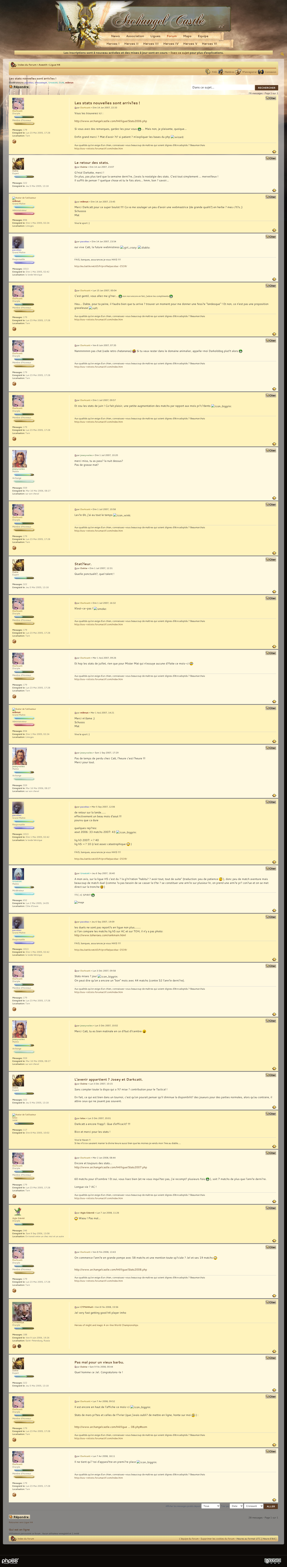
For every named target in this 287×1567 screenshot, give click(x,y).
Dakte (83, 166)
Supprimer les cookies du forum (217, 1538)
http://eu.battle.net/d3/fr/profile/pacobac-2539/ (100, 266)
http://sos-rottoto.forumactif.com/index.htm (98, 148)
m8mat (69, 82)
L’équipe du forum (189, 1538)
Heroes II (131, 43)
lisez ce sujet (180, 52)
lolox (83, 1118)
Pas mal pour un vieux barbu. (99, 1362)
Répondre (14, 86)
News (115, 36)
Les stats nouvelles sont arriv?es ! (32, 78)
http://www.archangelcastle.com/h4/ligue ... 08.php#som (110, 1427)
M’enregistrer (249, 71)
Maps (187, 36)
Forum (172, 36)
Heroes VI (209, 43)
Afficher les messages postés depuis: (183, 1506)
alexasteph (41, 82)
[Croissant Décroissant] (261, 1506)
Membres (229, 71)
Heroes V (190, 43)
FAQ (214, 71)
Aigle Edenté (87, 1212)
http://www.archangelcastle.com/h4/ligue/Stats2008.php (110, 1269)
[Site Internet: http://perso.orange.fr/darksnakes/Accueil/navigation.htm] (14, 141)
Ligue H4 (54, 64)
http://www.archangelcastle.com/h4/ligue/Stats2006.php (110, 121)
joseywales (86, 455)
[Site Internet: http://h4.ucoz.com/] (14, 1346)
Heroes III (151, 43)
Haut (274, 151)
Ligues (155, 36)
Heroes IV (170, 43)
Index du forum (27, 64)
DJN (61, 82)
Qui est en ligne (19, 1529)
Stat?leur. (83, 564)
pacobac (29, 82)
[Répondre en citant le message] (271, 98)
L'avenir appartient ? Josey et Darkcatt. (108, 1079)
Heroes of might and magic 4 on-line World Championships (106, 1325)
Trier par (225, 1506)
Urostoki (53, 82)
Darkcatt (85, 107)
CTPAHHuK (86, 1306)
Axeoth (42, 64)
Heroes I (112, 43)
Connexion (270, 71)
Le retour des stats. (91, 162)
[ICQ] (19, 1346)
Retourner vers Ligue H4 (21, 1522)
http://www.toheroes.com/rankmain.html (100, 935)
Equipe (203, 36)
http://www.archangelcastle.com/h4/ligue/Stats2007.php (110, 1167)
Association (135, 36)
